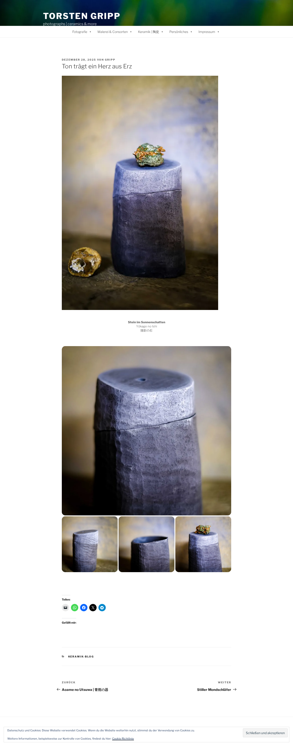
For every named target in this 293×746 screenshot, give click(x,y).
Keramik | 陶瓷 (148, 32)
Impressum (206, 32)
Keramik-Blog (81, 656)
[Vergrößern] (212, 81)
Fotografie (79, 32)
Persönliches (178, 32)
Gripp (110, 59)
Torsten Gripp (81, 16)
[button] (146, 430)
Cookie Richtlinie (123, 738)
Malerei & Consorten (113, 32)
